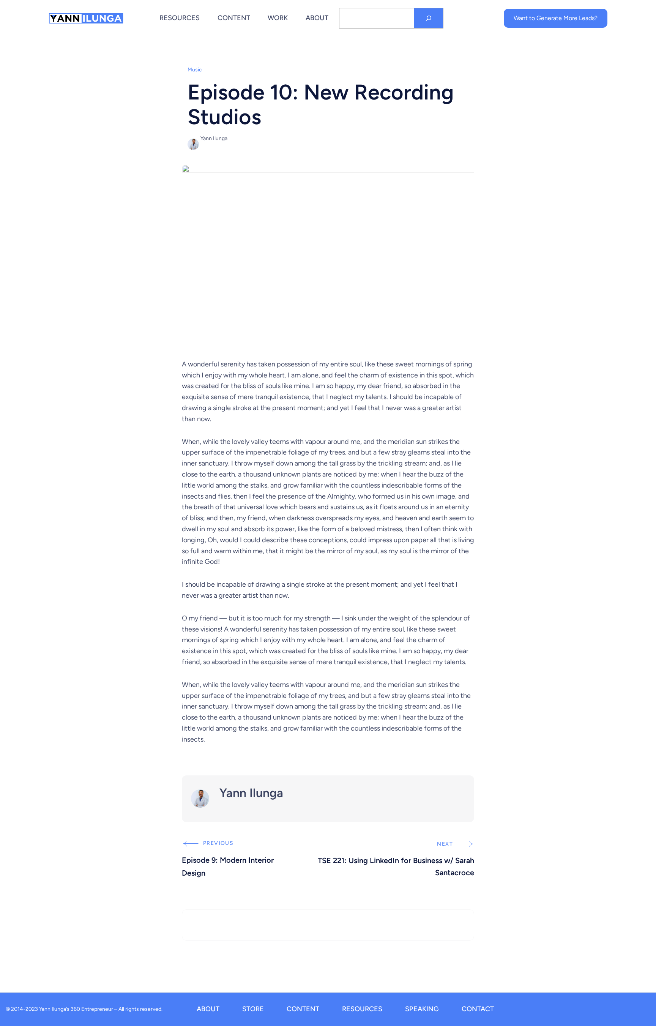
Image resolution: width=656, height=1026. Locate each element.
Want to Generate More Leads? (556, 18)
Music (195, 69)
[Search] (428, 18)
